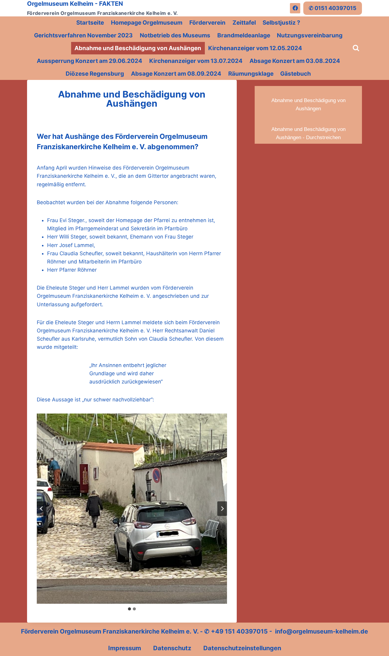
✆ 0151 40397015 (332, 8)
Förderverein (207, 22)
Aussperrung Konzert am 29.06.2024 (89, 60)
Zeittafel (244, 22)
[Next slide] (222, 508)
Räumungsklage (251, 73)
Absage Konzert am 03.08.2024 (295, 60)
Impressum (124, 648)
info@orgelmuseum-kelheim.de (321, 631)
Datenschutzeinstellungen (242, 648)
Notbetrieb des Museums (175, 35)
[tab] (129, 608)
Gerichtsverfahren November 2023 (83, 35)
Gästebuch (295, 73)
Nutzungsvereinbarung (310, 35)
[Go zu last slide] (41, 508)
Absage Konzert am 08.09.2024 (176, 73)
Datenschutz (172, 648)
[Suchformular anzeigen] (356, 48)
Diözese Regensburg (95, 73)
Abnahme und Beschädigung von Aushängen (137, 48)
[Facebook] (295, 8)
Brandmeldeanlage (243, 35)
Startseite (90, 22)
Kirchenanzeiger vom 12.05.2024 (255, 48)
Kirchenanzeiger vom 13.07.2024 (196, 60)
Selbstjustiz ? (281, 22)
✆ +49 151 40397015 (236, 631)
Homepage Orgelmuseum (146, 22)
